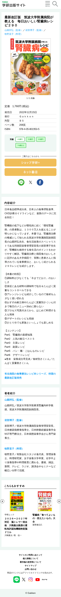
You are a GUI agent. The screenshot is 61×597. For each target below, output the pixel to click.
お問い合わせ (30, 569)
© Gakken (30, 593)
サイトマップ (30, 565)
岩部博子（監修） (34, 30)
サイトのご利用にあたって (30, 555)
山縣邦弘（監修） (14, 30)
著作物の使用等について (30, 562)
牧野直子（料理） (14, 34)
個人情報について (30, 558)
